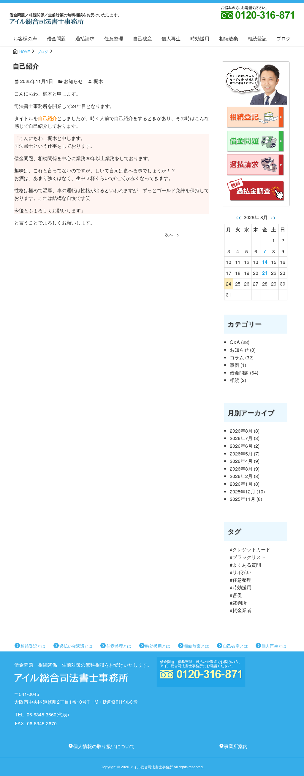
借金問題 (56, 38)
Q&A (235, 342)
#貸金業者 (240, 610)
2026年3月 (241, 468)
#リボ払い (240, 572)
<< (239, 217)
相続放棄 (228, 38)
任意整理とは (118, 646)
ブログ (283, 38)
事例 (234, 364)
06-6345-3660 (41, 714)
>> (272, 217)
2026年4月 (241, 461)
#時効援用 (240, 587)
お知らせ (73, 81)
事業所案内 (236, 746)
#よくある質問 (245, 564)
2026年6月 (241, 445)
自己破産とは (235, 646)
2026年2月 (241, 476)
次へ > (172, 235)
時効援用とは (157, 646)
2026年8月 (241, 430)
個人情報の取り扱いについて (104, 746)
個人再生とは (274, 646)
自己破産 (142, 38)
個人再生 (171, 38)
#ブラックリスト (248, 557)
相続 (234, 380)
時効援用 (199, 38)
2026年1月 (241, 483)
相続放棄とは (196, 646)
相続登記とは (32, 646)
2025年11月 (242, 498)
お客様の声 (25, 38)
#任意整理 (240, 579)
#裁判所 (238, 602)
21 (264, 273)
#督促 (236, 595)
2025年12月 (242, 491)
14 (264, 262)
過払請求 (84, 38)
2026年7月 (241, 438)
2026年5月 (241, 453)
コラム (237, 357)
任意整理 (113, 38)
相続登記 (257, 38)
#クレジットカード (250, 549)
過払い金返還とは (76, 646)
